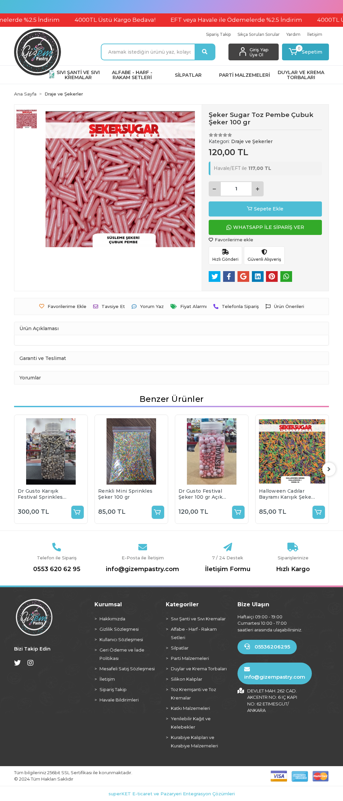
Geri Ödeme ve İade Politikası (121, 654)
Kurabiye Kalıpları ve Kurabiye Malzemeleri (194, 741)
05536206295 (271, 646)
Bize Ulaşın (253, 604)
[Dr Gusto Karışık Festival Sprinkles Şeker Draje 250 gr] (51, 451)
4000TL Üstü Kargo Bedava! (100, 19)
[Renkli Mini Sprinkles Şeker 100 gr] (131, 451)
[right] (329, 469)
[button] (305, 52)
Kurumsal (108, 604)
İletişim (314, 34)
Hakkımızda (112, 618)
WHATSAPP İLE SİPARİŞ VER (268, 227)
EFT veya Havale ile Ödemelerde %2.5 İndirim (222, 19)
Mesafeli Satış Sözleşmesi (127, 668)
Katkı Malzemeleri (190, 708)
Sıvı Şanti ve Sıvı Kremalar (198, 618)
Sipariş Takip (218, 34)
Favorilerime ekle (233, 239)
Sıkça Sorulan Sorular (258, 34)
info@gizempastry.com (142, 569)
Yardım (293, 34)
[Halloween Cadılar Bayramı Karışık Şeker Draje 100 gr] (292, 451)
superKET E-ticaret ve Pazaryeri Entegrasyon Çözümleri (172, 793)
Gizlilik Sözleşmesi (119, 629)
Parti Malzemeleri (190, 658)
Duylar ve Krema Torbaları (199, 668)
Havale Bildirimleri (119, 699)
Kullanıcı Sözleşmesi (121, 639)
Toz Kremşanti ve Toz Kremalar (193, 693)
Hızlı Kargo (293, 569)
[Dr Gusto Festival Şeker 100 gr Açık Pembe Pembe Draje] (212, 451)
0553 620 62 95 (56, 569)
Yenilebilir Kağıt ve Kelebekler (191, 723)
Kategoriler (182, 604)
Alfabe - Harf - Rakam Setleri (194, 633)
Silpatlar (180, 648)
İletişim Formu (228, 569)
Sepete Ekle (268, 209)
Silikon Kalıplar (186, 679)
